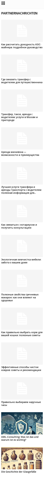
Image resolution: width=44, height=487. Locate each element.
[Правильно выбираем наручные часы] (22, 388)
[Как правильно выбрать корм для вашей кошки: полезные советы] (22, 319)
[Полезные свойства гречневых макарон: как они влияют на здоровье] (22, 281)
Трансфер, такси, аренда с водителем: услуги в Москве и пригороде (19, 117)
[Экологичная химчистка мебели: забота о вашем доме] (22, 246)
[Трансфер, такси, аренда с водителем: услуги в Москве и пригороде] (22, 100)
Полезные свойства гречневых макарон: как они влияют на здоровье (19, 297)
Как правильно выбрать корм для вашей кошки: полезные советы (22, 334)
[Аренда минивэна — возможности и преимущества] (22, 138)
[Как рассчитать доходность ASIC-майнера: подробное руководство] (22, 31)
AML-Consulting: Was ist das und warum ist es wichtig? (19, 438)
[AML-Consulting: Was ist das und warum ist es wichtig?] (22, 423)
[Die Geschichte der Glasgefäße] (22, 458)
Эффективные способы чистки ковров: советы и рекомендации (21, 369)
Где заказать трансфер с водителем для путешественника (21, 81)
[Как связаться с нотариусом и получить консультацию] (22, 211)
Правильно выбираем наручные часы (21, 403)
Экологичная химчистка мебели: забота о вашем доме (21, 261)
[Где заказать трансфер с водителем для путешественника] (22, 66)
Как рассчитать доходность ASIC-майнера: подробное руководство (22, 46)
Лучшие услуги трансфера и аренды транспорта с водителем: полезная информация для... (21, 189)
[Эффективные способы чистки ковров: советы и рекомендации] (22, 353)
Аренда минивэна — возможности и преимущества (20, 153)
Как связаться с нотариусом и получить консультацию (19, 226)
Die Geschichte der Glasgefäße (18, 471)
